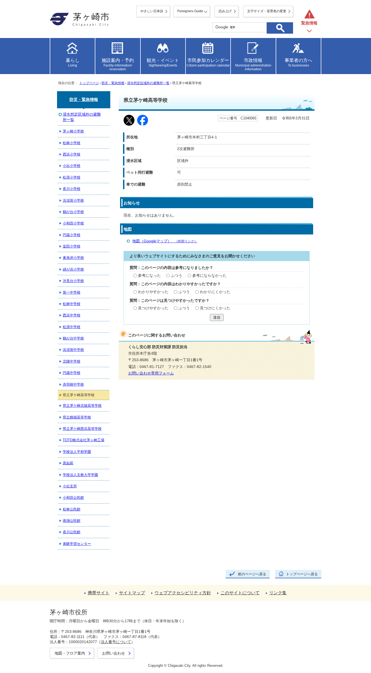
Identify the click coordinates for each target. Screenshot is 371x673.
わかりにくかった (215, 292)
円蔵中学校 (71, 373)
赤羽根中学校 (73, 384)
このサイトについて (240, 593)
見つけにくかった (215, 308)
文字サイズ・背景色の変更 (266, 11)
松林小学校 (71, 143)
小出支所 (70, 486)
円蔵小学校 (71, 235)
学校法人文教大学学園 (80, 475)
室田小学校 (71, 246)
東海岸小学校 (73, 258)
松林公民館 (71, 509)
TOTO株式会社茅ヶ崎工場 (83, 440)
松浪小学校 (71, 177)
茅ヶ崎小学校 (73, 131)
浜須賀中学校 (73, 350)
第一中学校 (71, 292)
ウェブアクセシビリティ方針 (183, 593)
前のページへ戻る (252, 574)
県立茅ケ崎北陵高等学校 (82, 406)
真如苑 (68, 463)
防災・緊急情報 (113, 83)
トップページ (89, 83)
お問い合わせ (113, 653)
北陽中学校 (71, 361)
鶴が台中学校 (73, 338)
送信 (216, 317)
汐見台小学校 (73, 281)
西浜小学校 (71, 154)
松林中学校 (71, 304)
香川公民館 (71, 532)
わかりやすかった (153, 292)
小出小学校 (71, 166)
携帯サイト (98, 593)
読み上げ (225, 11)
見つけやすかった (153, 308)
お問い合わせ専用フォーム (151, 373)
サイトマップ (132, 593)
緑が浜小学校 (73, 269)
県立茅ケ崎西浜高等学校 (82, 429)
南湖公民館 (71, 521)
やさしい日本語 (151, 11)
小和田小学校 (73, 223)
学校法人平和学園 (77, 452)
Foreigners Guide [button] (190, 11)
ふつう (176, 276)
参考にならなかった (209, 276)
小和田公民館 (73, 498)
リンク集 (278, 593)
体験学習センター (77, 544)
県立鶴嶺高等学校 (77, 417)
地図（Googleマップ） (164, 241)
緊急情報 (309, 23)
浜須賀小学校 (73, 200)
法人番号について (116, 642)
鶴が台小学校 (73, 212)
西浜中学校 (71, 315)
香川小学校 (71, 189)
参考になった (149, 276)
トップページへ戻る (302, 574)
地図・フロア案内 (70, 653)
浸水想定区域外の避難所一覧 (148, 83)
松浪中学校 (71, 327)
